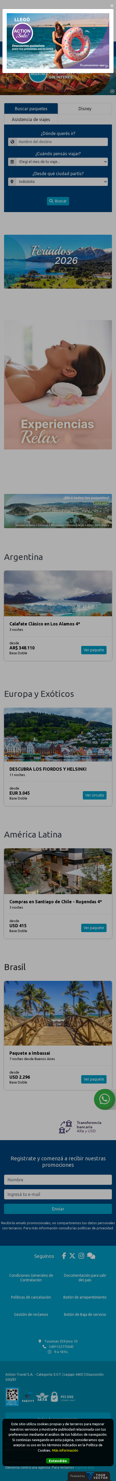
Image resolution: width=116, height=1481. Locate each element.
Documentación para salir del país (85, 1277)
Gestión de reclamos (31, 1314)
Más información (65, 1450)
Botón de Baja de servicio (85, 1314)
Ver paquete (94, 650)
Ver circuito (94, 795)
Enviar (58, 1208)
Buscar (60, 201)
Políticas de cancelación (31, 1297)
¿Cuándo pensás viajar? (58, 153)
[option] (58, 75)
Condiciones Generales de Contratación (31, 1277)
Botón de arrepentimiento (85, 1297)
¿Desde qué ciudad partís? (58, 173)
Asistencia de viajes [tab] (31, 119)
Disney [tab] (85, 108)
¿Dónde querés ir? (58, 133)
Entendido (58, 1461)
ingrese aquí (84, 1467)
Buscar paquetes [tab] (31, 108)
